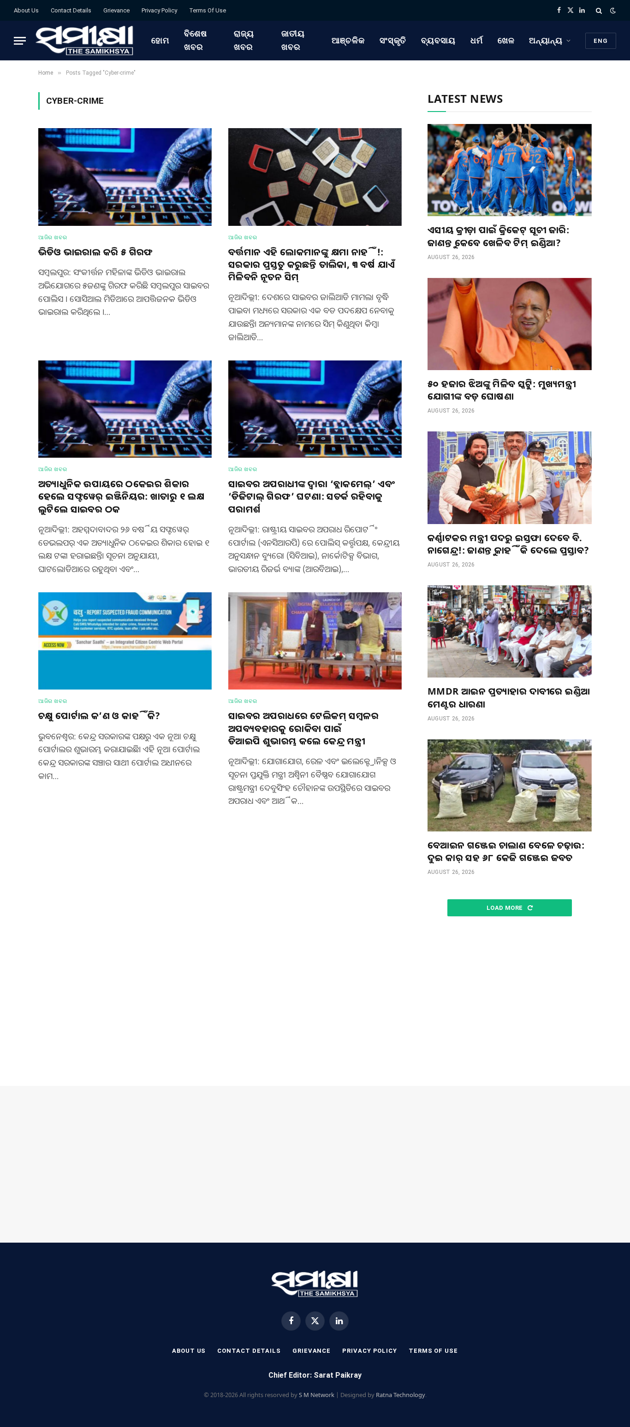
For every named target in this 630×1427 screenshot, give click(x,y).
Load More (505, 907)
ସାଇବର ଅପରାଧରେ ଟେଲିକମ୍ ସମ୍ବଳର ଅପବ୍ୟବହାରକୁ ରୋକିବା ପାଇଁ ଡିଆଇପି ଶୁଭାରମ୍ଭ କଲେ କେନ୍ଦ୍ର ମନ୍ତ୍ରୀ (303, 728)
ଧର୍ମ (476, 40)
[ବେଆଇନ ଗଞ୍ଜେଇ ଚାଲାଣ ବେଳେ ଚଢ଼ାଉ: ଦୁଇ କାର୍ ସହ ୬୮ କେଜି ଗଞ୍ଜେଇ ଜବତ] (510, 785)
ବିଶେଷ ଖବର (195, 40)
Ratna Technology (400, 1395)
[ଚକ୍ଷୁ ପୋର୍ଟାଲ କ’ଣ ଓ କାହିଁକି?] (125, 641)
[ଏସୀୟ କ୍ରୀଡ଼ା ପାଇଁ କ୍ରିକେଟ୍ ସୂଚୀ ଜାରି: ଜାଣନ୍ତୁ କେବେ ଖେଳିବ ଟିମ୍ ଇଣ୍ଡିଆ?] (510, 170)
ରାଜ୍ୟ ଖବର (244, 40)
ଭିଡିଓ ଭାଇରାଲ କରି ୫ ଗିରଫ (95, 252)
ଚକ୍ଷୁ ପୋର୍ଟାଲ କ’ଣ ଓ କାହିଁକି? (99, 715)
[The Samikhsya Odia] (85, 40)
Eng (601, 40)
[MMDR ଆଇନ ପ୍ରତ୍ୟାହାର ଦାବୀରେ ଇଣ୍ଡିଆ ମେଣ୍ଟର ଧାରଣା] (510, 631)
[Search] (599, 10)
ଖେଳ (506, 40)
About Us (26, 10)
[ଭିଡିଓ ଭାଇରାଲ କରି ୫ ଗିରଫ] (125, 177)
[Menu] (20, 40)
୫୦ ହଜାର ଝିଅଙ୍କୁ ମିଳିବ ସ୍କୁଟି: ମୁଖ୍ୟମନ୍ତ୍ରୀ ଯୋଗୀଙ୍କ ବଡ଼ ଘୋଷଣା (502, 389)
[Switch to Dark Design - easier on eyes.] (612, 10)
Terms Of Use (207, 10)
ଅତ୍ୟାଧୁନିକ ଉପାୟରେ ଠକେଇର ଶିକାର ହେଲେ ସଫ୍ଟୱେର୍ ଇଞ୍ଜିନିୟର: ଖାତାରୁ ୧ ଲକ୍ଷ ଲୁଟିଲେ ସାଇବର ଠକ (121, 496)
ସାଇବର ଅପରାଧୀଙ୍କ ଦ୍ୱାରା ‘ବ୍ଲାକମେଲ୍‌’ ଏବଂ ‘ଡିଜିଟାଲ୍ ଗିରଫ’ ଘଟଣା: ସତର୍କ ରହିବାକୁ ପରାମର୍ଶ (311, 496)
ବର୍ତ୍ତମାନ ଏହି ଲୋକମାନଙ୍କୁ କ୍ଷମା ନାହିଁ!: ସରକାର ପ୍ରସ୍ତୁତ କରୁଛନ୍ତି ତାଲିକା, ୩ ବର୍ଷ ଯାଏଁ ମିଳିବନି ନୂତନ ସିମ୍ (311, 264)
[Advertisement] (510, 1001)
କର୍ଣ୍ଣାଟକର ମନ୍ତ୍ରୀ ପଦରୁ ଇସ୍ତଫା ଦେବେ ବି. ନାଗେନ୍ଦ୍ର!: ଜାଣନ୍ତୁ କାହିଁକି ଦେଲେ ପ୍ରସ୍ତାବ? (508, 543)
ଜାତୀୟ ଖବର (293, 40)
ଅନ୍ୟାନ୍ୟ (546, 40)
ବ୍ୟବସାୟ (438, 40)
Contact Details (71, 10)
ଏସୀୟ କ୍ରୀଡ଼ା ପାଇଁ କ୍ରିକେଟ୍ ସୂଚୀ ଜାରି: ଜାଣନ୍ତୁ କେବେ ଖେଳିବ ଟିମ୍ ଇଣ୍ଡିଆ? (498, 236)
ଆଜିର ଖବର (52, 237)
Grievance (116, 10)
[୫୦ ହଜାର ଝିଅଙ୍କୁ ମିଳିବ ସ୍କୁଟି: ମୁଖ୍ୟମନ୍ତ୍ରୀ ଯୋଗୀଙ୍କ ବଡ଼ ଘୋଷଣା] (510, 324)
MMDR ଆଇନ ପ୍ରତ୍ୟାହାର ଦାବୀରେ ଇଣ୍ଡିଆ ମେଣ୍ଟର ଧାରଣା (509, 697)
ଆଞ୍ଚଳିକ (348, 40)
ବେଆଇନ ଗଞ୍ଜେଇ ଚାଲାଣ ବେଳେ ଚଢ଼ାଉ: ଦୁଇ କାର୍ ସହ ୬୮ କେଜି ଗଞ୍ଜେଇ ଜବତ (506, 851)
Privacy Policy (159, 10)
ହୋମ (160, 40)
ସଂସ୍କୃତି (393, 40)
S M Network (316, 1395)
